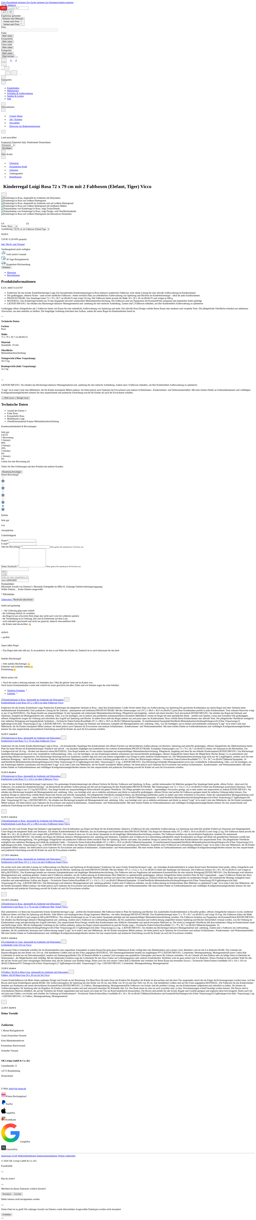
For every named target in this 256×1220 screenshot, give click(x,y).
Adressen (13, 170)
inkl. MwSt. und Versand (13, 244)
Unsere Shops (16, 116)
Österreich (17, 142)
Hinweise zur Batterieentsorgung (24, 126)
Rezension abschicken (23, 600)
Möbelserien (13, 90)
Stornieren (6, 1194)
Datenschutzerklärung (47, 1156)
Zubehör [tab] (11, 693)
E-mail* (5, 543)
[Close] (2, 1171)
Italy (24, 142)
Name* (5, 540)
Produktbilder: (8, 584)
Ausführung (7, 229)
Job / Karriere (15, 119)
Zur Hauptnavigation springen (59, 2)
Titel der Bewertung (11, 547)
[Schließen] (2, 1218)
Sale (9, 98)
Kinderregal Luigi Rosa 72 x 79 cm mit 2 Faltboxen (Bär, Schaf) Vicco (34, 906)
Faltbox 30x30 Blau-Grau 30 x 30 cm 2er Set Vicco (25, 975)
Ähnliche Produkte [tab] (16, 690)
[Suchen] (4, 12)
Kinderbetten (13, 88)
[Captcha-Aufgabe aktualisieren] (4, 573)
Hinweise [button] (11, 272)
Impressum (6, 1156)
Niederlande (33, 142)
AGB (15, 1156)
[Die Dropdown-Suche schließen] (11, 12)
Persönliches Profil (18, 166)
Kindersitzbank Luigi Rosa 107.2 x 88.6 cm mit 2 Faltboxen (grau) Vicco (35, 824)
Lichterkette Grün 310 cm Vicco (16, 945)
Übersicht (14, 163)
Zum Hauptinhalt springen (13, 2)
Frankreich (6, 142)
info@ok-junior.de (17, 1088)
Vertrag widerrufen (66, 1156)
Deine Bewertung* (10, 474)
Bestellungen (15, 177)
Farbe (4, 226)
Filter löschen (8, 56)
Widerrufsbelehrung (27, 1156)
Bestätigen (7, 148)
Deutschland (45, 142)
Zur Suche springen (35, 2)
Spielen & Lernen (15, 96)
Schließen (6, 1214)
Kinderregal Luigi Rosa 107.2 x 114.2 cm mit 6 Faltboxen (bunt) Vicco (34, 862)
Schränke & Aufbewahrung (20, 93)
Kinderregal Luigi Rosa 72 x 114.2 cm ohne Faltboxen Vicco (29, 779)
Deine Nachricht (9, 566)
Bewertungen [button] (13, 275)
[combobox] (15, 8)
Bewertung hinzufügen (11, 472)
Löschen (17, 1194)
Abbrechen (6, 599)
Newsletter (14, 123)
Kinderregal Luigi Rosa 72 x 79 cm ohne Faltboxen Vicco (28, 741)
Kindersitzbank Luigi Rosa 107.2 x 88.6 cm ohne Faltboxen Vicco (32, 702)
